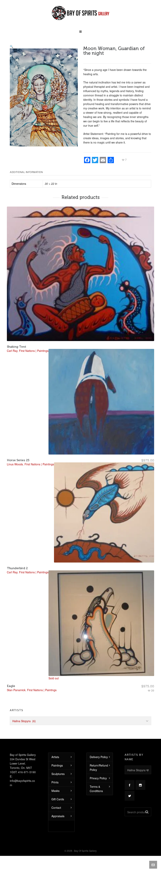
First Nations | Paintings (42, 690)
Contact (56, 808)
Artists (55, 757)
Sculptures (58, 774)
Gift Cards (57, 799)
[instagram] (140, 785)
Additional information (26, 172)
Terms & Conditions (96, 789)
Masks (55, 791)
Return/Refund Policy (99, 767)
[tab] (27, 172)
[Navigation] (80, 30)
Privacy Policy (98, 778)
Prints (55, 782)
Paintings (57, 765)
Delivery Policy (99, 757)
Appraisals (57, 816)
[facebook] (129, 785)
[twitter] (129, 796)
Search (147, 812)
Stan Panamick (16, 690)
